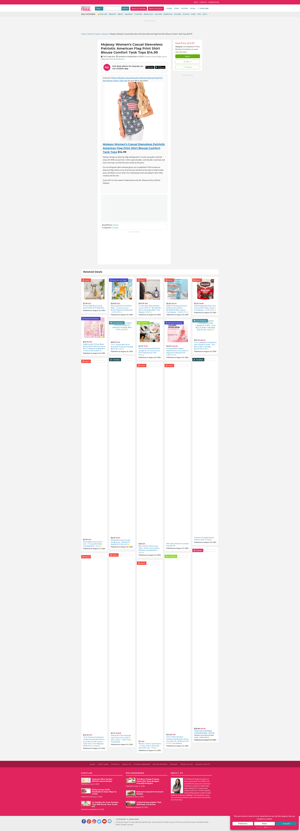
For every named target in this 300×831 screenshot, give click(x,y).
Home (169, 8)
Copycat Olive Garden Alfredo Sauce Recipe (102, 780)
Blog (196, 2)
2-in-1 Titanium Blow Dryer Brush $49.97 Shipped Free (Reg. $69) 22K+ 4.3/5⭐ (122, 347)
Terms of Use (186, 764)
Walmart (129, 14)
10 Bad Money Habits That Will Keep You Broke (149, 803)
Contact (203, 2)
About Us (126, 764)
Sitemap (174, 764)
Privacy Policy (203, 764)
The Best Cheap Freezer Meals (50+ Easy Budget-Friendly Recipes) (148, 781)
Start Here (103, 764)
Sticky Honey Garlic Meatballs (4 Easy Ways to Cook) (104, 791)
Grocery (158, 14)
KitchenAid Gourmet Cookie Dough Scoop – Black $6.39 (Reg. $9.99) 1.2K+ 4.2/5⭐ (120, 542)
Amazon (112, 14)
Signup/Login (213, 2)
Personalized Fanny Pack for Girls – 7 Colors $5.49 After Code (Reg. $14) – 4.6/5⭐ (92, 544)
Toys (199, 14)
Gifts (204, 14)
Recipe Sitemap (160, 764)
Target (120, 14)
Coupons (138, 14)
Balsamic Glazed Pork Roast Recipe (150, 793)
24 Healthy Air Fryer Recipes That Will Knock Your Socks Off (105, 804)
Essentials (168, 14)
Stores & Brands (142, 764)
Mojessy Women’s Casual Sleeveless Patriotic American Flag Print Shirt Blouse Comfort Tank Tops (134, 148)
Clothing (115, 228)
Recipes (185, 8)
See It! (187, 56)
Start (176, 8)
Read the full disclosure (117, 59)
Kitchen (177, 14)
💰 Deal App (102, 14)
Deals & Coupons (139, 9)
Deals (192, 8)
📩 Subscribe (203, 8)
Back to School (155, 9)
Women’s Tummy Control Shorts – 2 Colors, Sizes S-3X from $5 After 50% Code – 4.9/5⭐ (150, 746)
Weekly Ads (148, 14)
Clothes (185, 14)
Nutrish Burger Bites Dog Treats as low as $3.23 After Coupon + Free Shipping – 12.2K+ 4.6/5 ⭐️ (205, 308)
